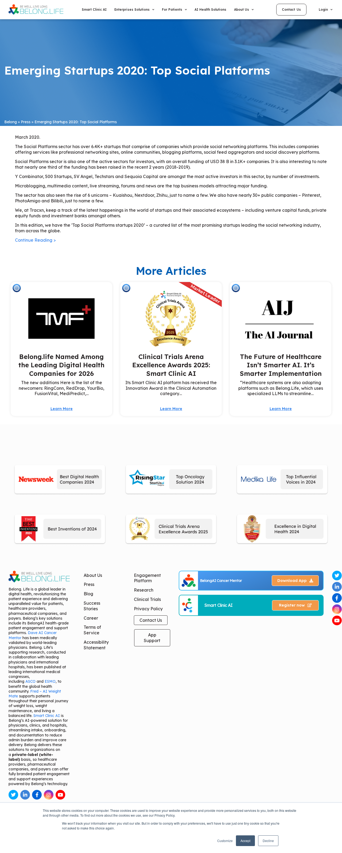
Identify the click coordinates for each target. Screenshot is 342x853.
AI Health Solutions (210, 9)
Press (25, 121)
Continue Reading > (35, 240)
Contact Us (150, 620)
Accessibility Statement (96, 644)
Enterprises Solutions (132, 9)
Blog (88, 593)
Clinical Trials (147, 599)
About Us (93, 575)
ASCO (30, 681)
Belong (10, 121)
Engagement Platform (147, 578)
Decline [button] (268, 840)
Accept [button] (245, 840)
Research (143, 590)
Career (91, 618)
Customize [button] (225, 840)
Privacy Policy (148, 608)
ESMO (50, 681)
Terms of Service (92, 629)
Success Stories (92, 605)
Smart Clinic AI (94, 9)
